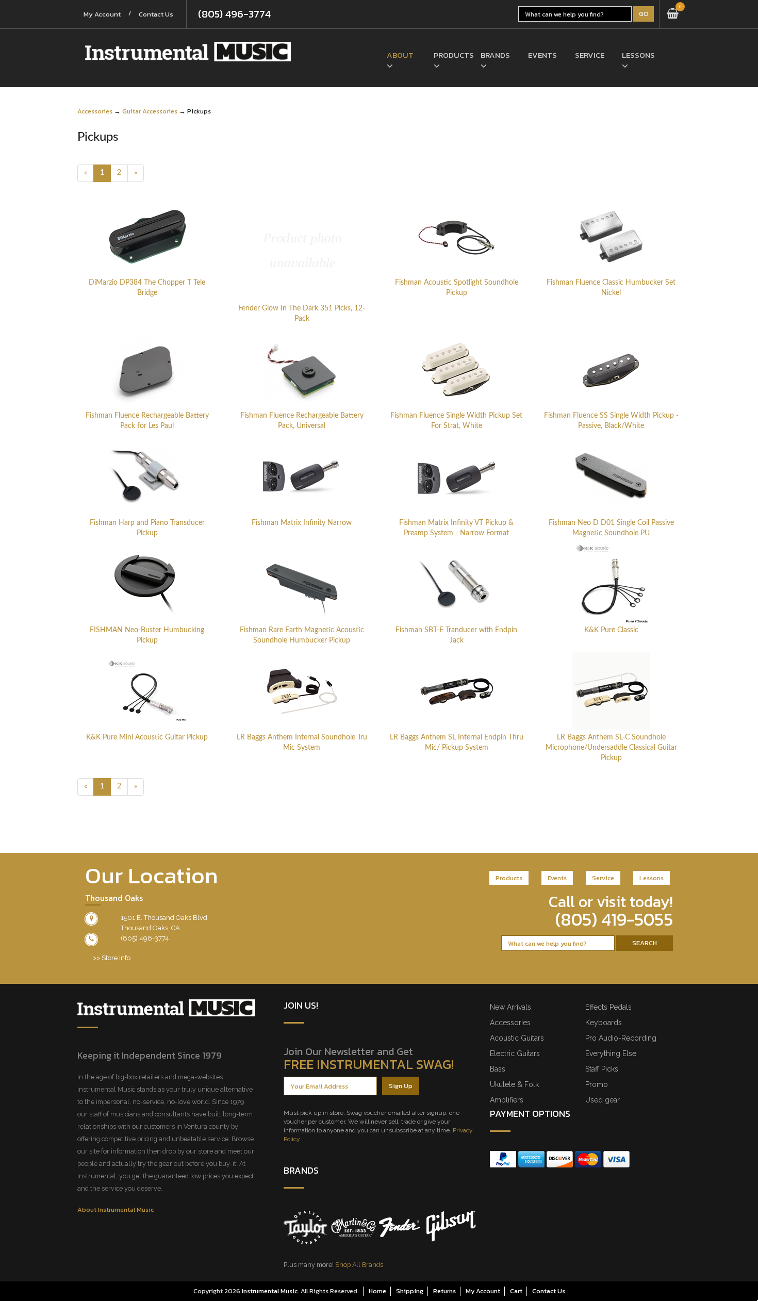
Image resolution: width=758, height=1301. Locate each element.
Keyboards (603, 1022)
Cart (516, 1291)
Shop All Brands (359, 1265)
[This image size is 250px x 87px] (188, 51)
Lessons (637, 55)
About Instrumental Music (115, 1209)
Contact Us (156, 14)
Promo (596, 1084)
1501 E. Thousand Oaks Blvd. (165, 917)
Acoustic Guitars (517, 1038)
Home (377, 1291)
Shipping (409, 1291)
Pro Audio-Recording (620, 1038)
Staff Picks (601, 1069)
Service (589, 55)
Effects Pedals (608, 1007)
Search (644, 943)
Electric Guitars (515, 1053)
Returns (444, 1291)
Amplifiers (506, 1100)
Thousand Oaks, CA (150, 928)
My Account (102, 14)
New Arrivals (510, 1007)
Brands (495, 55)
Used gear (602, 1100)
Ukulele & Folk (514, 1084)
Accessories (94, 111)
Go (644, 14)
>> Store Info (111, 958)
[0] (673, 14)
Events (542, 55)
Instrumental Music (270, 1291)
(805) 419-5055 (614, 919)
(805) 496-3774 (234, 14)
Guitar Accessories (149, 111)
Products (449, 55)
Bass (497, 1069)
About (400, 55)
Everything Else (610, 1053)
